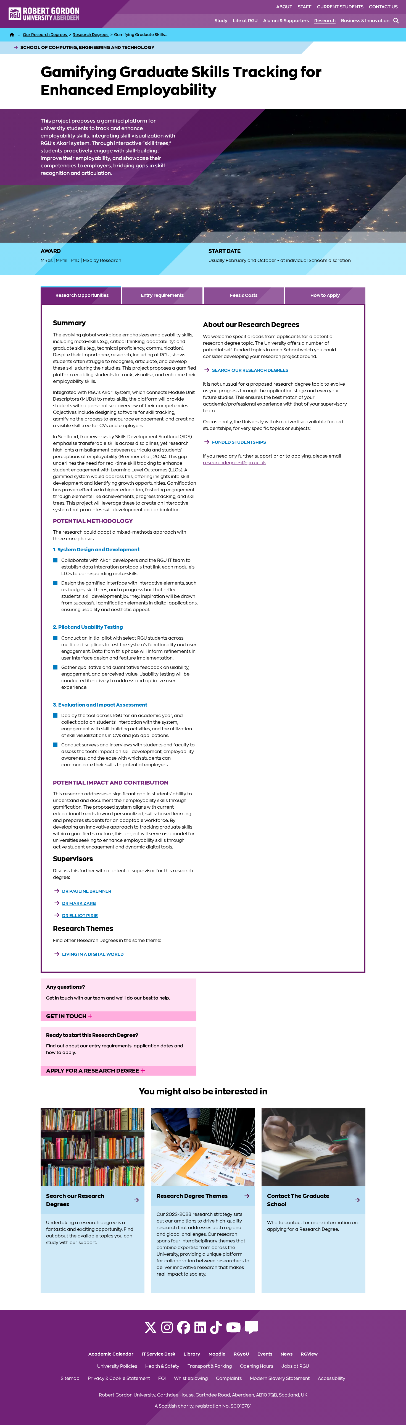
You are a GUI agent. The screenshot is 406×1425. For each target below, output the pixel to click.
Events (264, 1354)
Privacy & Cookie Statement (119, 1378)
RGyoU (241, 1354)
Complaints (229, 1378)
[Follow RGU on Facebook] (183, 1331)
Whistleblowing (191, 1378)
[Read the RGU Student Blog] (251, 1331)
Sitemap (70, 1378)
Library (192, 1354)
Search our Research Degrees (250, 370)
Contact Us (383, 7)
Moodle (217, 1354)
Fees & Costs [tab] (243, 295)
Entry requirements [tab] (162, 295)
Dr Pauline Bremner (86, 891)
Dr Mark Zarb (79, 903)
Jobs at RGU (295, 1366)
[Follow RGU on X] (150, 1331)
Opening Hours (256, 1366)
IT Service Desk (158, 1354)
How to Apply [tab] (325, 295)
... (19, 35)
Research (325, 21)
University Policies (117, 1366)
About (284, 7)
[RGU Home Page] (11, 34)
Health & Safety (162, 1366)
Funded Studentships (239, 442)
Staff (305, 7)
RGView (309, 1354)
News (286, 1354)
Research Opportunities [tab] (82, 295)
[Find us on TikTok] (216, 1331)
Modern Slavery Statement (280, 1378)
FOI (162, 1378)
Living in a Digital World (93, 954)
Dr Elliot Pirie (80, 915)
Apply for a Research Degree (93, 1070)
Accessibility (331, 1378)
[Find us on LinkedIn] (200, 1331)
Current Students (340, 7)
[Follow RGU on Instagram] (167, 1331)
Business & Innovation (365, 21)
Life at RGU (245, 21)
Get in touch (67, 1016)
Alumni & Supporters (286, 21)
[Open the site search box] (396, 21)
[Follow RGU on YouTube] (233, 1331)
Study (221, 21)
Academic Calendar (110, 1354)
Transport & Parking (210, 1366)
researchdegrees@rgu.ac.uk (234, 463)
